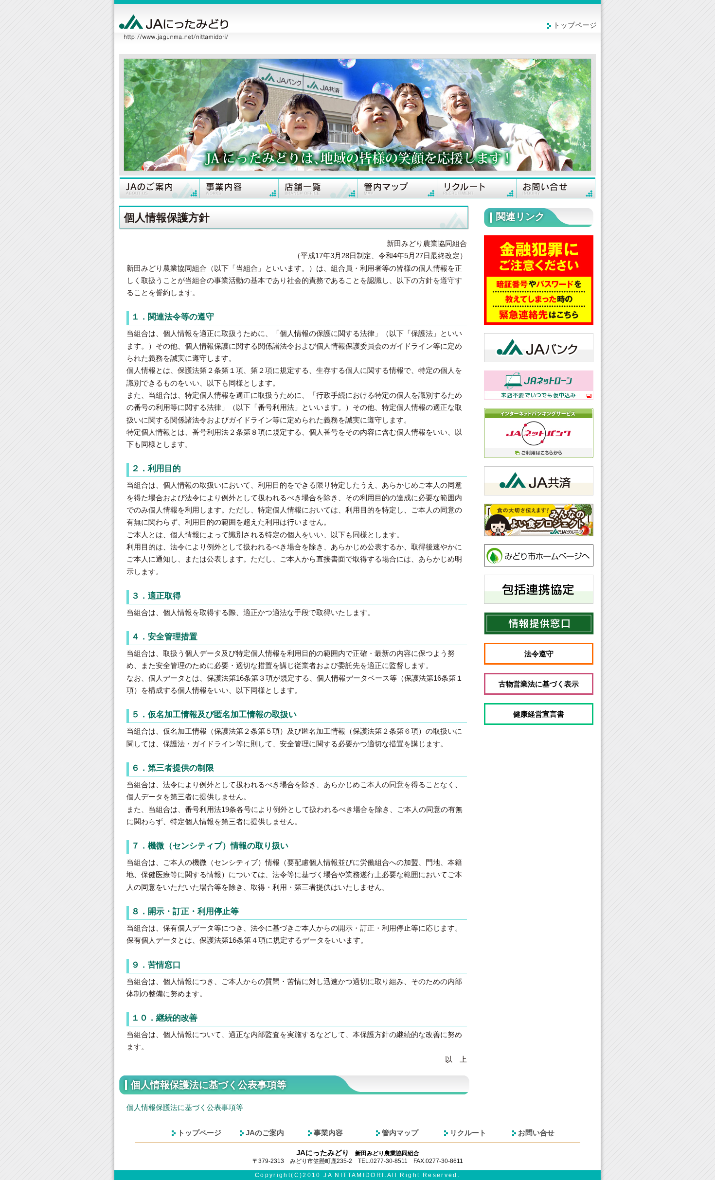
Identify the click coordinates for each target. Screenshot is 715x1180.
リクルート (476, 187)
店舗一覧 (318, 187)
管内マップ (397, 187)
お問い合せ (555, 187)
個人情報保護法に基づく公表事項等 (184, 1107)
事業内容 (238, 187)
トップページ (575, 25)
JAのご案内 (159, 187)
